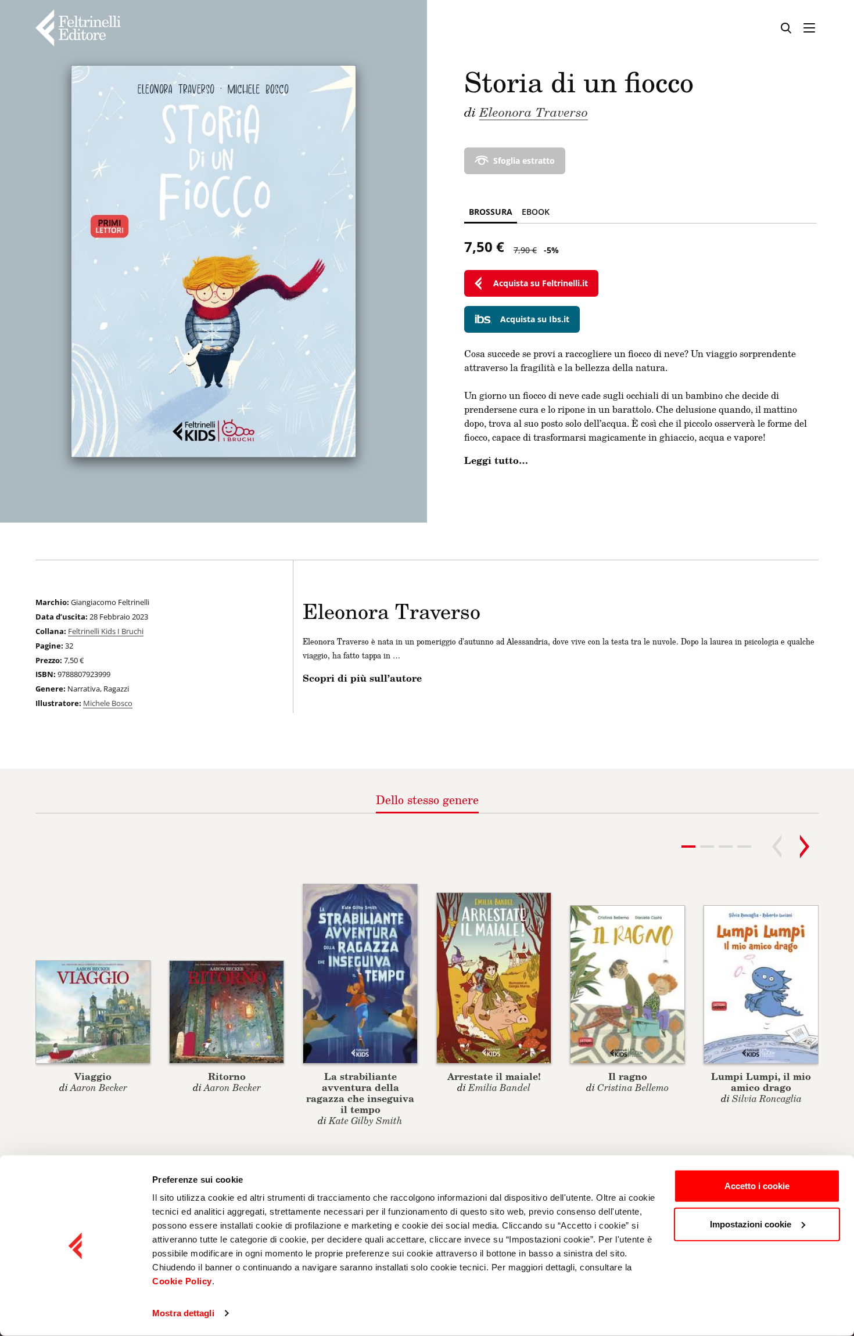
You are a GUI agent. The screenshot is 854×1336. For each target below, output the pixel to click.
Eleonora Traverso (533, 111)
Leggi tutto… (496, 460)
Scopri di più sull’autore (362, 678)
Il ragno (627, 1076)
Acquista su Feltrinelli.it (540, 283)
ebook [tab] (536, 211)
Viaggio (93, 1076)
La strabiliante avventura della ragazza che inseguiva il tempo (360, 1093)
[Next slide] (805, 846)
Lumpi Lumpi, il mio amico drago (761, 1081)
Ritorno (227, 1076)
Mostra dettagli (183, 1313)
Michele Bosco (107, 703)
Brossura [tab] (490, 211)
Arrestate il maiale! (494, 1076)
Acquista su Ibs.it (534, 319)
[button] (707, 846)
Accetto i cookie (757, 1186)
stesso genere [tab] (427, 799)
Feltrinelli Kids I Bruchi (105, 631)
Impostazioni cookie (750, 1224)
